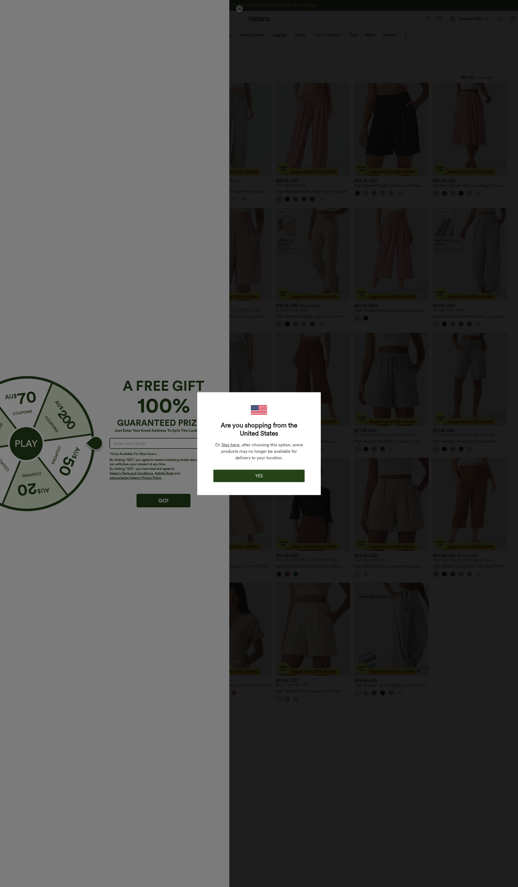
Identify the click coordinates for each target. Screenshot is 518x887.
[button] (259, 409)
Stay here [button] (230, 444)
